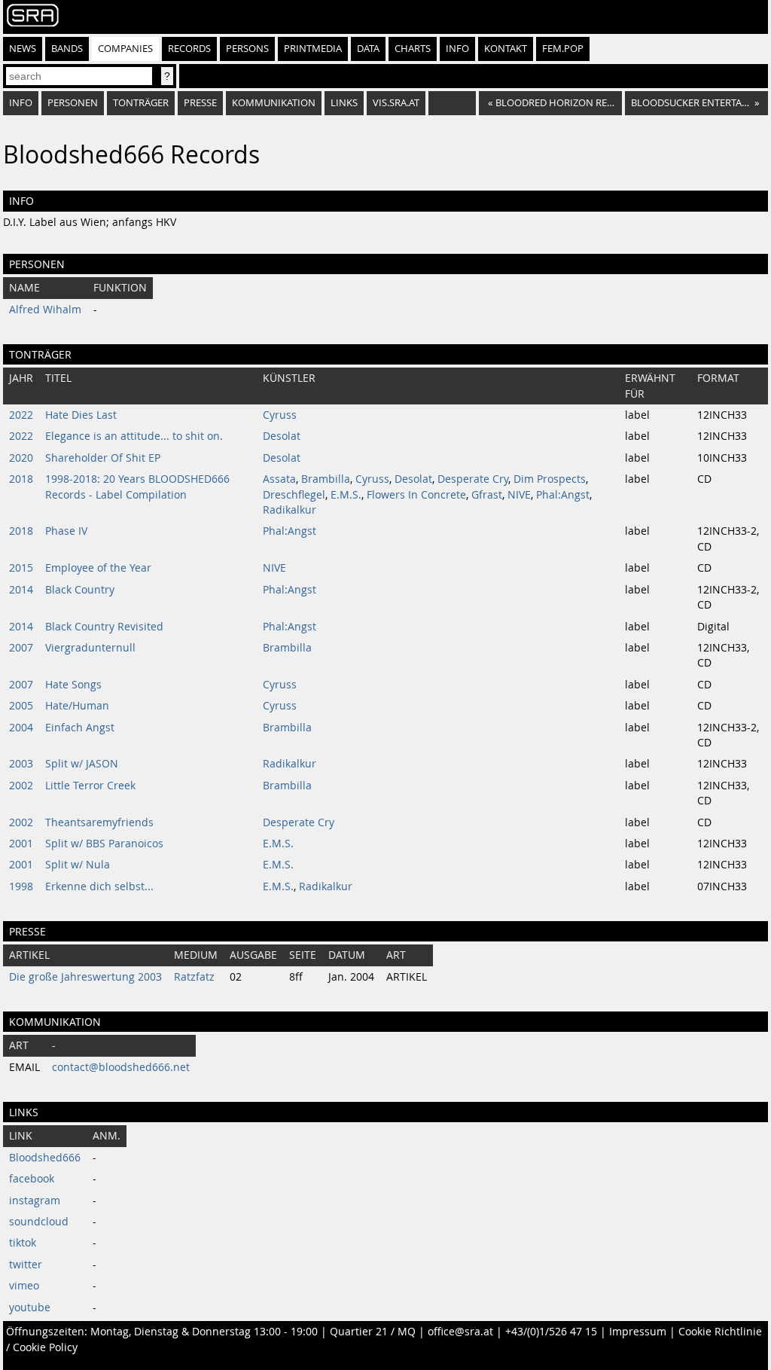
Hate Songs (73, 684)
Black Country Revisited (104, 626)
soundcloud (39, 1221)
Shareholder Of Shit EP (102, 458)
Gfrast (486, 495)
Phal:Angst (563, 495)
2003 (21, 763)
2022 (21, 415)
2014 (21, 590)
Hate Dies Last (81, 415)
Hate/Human (77, 705)
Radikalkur (289, 510)
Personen (72, 102)
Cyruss (280, 415)
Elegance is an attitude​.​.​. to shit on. (134, 436)
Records (189, 48)
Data (368, 48)
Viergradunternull (90, 647)
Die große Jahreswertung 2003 (85, 977)
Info (457, 48)
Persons (247, 48)
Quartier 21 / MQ (373, 1331)
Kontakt (505, 48)
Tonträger (141, 102)
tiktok (22, 1242)
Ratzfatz (194, 977)
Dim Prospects (549, 479)
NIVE (519, 495)
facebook (31, 1178)
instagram (34, 1200)
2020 (21, 458)
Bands (67, 48)
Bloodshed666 (45, 1157)
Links (344, 102)
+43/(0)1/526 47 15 (551, 1331)
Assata (279, 479)
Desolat (281, 436)
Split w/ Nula (77, 864)
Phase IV (66, 531)
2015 (21, 568)
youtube (29, 1307)
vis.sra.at (396, 102)
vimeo (24, 1285)
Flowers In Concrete (416, 495)
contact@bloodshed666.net (121, 1067)
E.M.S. (346, 495)
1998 (21, 886)
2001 (21, 843)
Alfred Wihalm (45, 309)
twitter (25, 1264)
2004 (21, 727)
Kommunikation (273, 102)
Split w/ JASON (81, 763)
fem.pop (563, 48)
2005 (21, 705)
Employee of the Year (98, 568)
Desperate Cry (472, 479)
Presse (200, 102)
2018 (21, 479)
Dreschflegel (294, 495)
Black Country (79, 590)
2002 (21, 785)
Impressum (637, 1331)
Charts (413, 48)
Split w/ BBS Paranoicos (104, 843)
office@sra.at (460, 1331)
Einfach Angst (79, 727)
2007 (21, 647)
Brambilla (325, 479)
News (22, 48)
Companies (125, 48)
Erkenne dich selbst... (99, 886)
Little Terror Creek (90, 785)
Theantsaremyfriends (99, 822)
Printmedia (313, 48)
